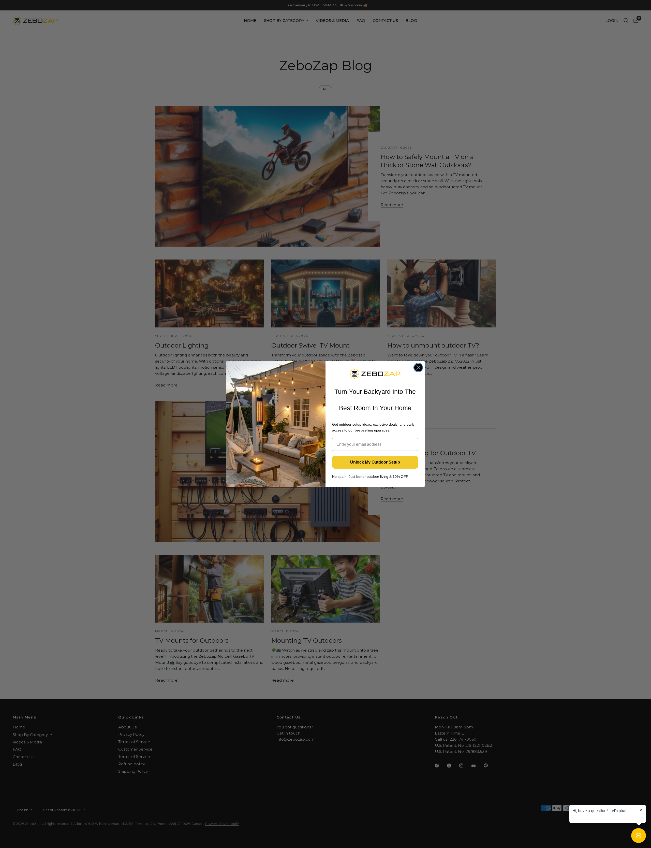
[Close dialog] (418, 367)
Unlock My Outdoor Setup (375, 462)
